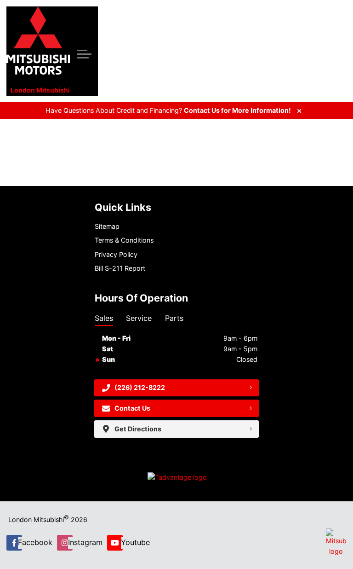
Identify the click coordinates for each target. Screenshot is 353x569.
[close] (299, 111)
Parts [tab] (174, 318)
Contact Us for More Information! (237, 110)
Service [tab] (139, 318)
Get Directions (137, 429)
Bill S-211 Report (120, 268)
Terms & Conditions (124, 240)
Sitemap (107, 226)
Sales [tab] (104, 318)
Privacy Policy (116, 254)
